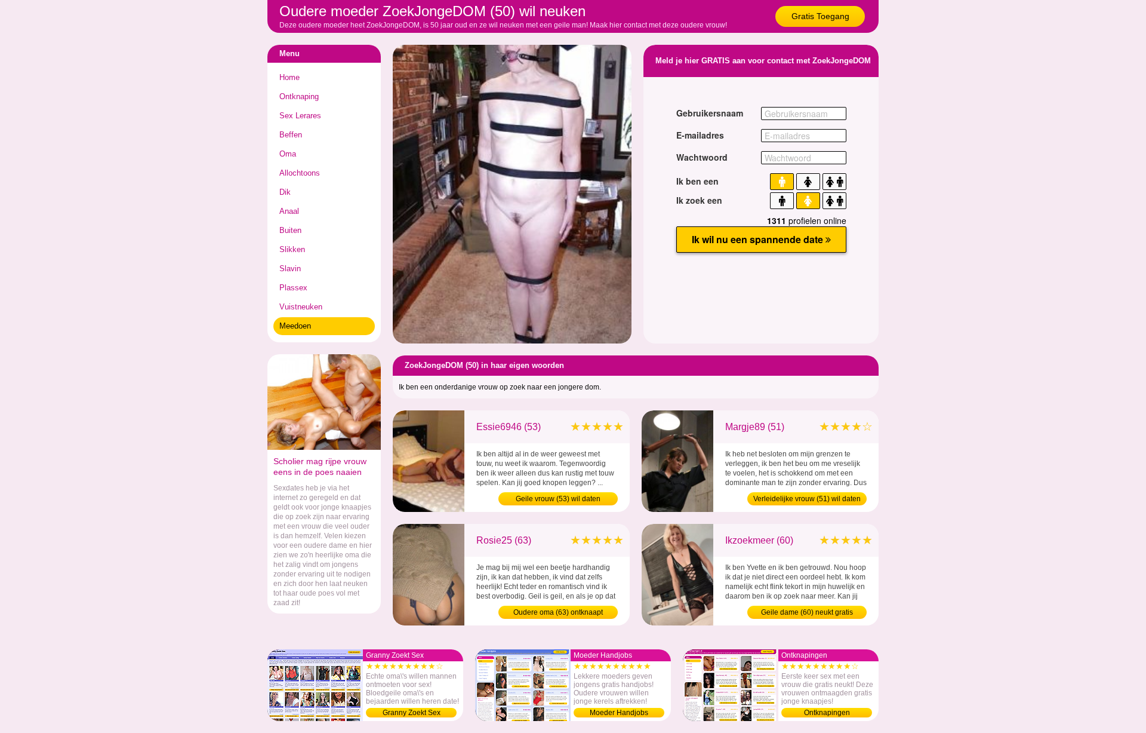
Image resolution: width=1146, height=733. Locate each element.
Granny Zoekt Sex (411, 713)
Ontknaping (299, 96)
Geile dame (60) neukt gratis (807, 612)
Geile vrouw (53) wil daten (558, 499)
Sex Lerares (300, 115)
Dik (285, 192)
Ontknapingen (827, 713)
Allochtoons (299, 172)
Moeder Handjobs (619, 713)
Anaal (289, 211)
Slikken (292, 249)
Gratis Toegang (820, 16)
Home (289, 77)
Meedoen (295, 325)
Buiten (290, 230)
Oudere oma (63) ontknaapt (558, 612)
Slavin (290, 268)
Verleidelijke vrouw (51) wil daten (807, 499)
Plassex (293, 287)
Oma (287, 153)
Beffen (290, 134)
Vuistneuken (300, 306)
